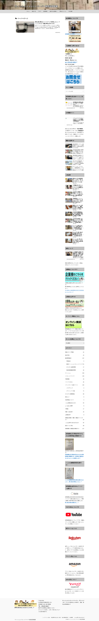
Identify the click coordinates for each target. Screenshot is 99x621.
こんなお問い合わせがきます (79, 617)
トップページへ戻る (46, 617)
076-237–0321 (44, 606)
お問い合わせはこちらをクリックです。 (23, 607)
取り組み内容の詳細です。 (71, 502)
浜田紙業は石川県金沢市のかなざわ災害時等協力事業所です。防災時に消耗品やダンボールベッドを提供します (74, 456)
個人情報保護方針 (65, 617)
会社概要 (71, 617)
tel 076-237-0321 (70, 62)
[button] (83, 91)
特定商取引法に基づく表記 (56, 617)
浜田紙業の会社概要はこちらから (73, 34)
